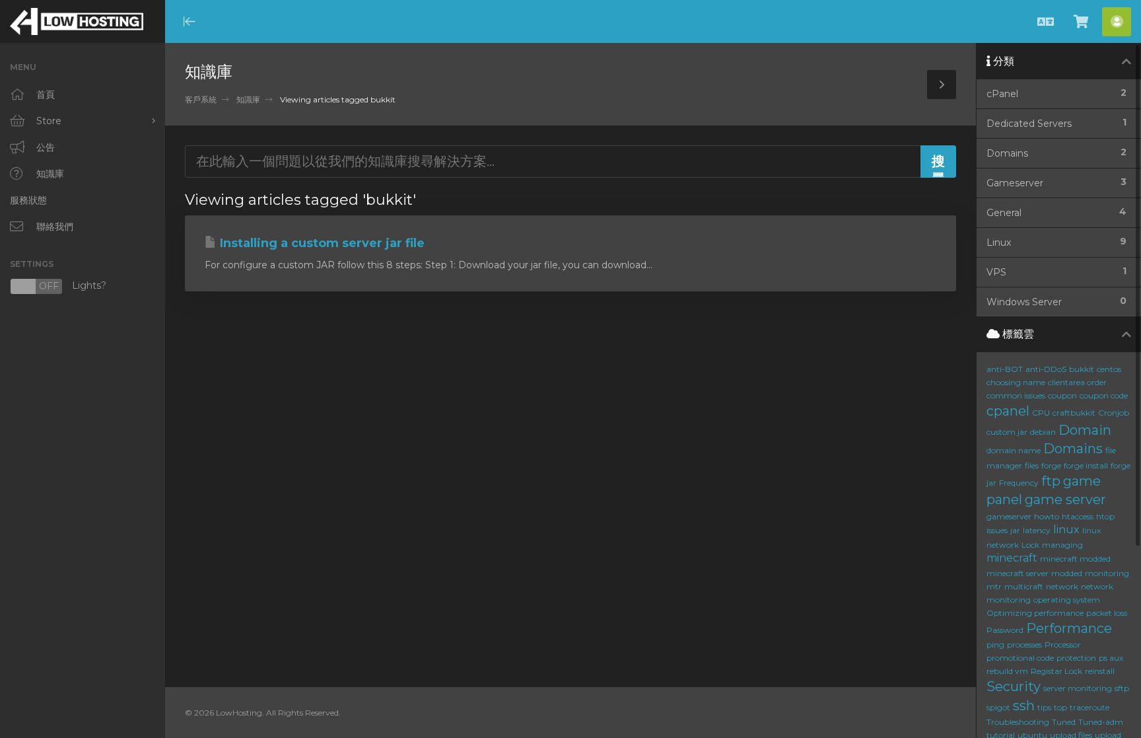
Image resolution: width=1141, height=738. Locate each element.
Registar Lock (1056, 671)
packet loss (1106, 613)
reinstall (1100, 671)
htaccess (1077, 516)
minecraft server (1017, 573)
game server (1065, 499)
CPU (1041, 413)
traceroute (1089, 707)
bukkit (1081, 369)
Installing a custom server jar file (321, 243)
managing (1062, 545)
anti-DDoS (1045, 369)
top (1060, 707)
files (1032, 465)
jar (1015, 530)
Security (1013, 686)
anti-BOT (1004, 369)
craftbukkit (1074, 413)
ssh (1024, 706)
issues (997, 530)
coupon (1062, 395)
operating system (1066, 600)
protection (1076, 658)
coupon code (1104, 395)
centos (1109, 369)
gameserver (1008, 516)
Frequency (1019, 483)
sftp (1122, 688)
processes (1024, 644)
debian (1043, 432)
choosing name (1015, 382)
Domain (1084, 430)
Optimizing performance (1035, 613)
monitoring (1107, 573)
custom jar (1006, 432)
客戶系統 (201, 99)
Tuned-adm (1100, 722)
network (1062, 586)
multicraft (1023, 586)
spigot (998, 707)
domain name (1013, 450)
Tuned (1064, 722)
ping (995, 644)
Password (1004, 630)
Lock (1030, 545)
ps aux (1111, 658)
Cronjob (1113, 413)
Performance (1069, 628)
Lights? (58, 286)
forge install (1086, 465)
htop (1105, 516)
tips (1044, 707)
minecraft (1011, 558)
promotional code (1020, 658)
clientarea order (1077, 382)
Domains (1073, 449)
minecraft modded (1075, 559)
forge (1051, 465)
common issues (1015, 395)
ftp (1050, 481)
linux (1066, 529)
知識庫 (248, 99)
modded (1066, 573)
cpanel (1007, 411)
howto (1046, 516)
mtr (994, 586)
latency (1037, 530)
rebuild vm (1007, 671)
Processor (1063, 644)
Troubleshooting (1017, 722)
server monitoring (1077, 688)
